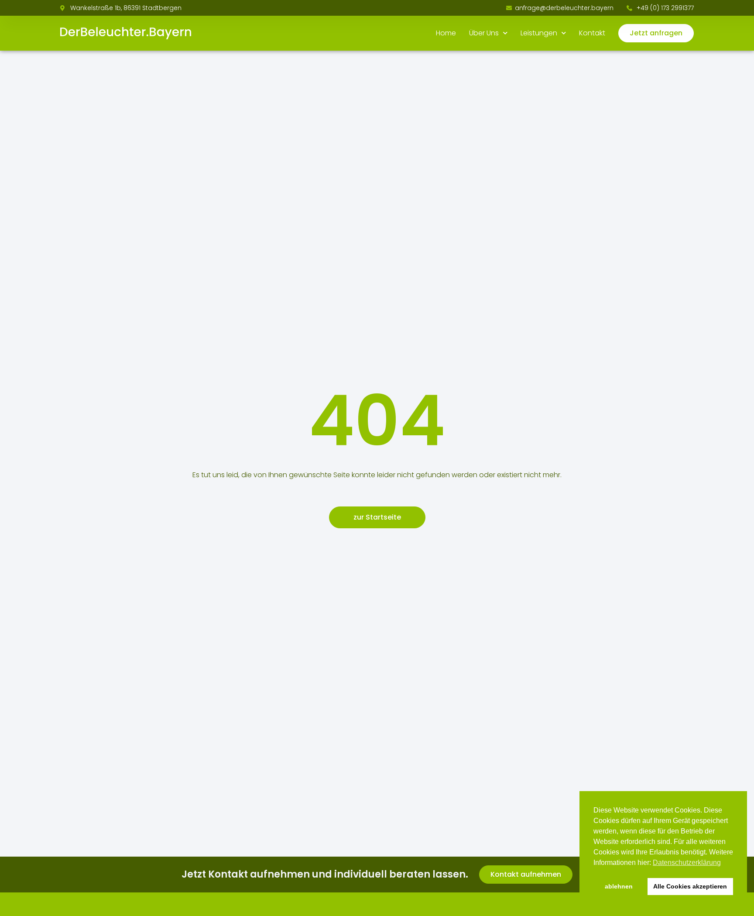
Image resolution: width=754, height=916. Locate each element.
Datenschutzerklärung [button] (687, 862)
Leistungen (539, 33)
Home (446, 33)
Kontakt (592, 33)
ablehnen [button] (619, 886)
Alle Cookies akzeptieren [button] (690, 886)
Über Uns (484, 33)
